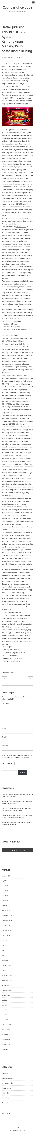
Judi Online (5, 1073)
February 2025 (6, 965)
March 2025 (5, 960)
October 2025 (6, 925)
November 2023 (7, 1040)
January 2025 (6, 970)
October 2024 (6, 985)
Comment (6, 703)
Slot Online (10, 672)
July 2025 (4, 940)
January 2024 (6, 1030)
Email (4, 737)
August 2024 (6, 995)
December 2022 (7, 1050)
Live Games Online (8, 1083)
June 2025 (5, 945)
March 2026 (5, 901)
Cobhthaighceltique (17, 7)
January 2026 (6, 911)
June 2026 (5, 886)
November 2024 (7, 980)
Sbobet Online (6, 1088)
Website (5, 745)
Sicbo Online (6, 1093)
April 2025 (5, 955)
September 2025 (7, 930)
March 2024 (5, 1020)
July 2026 (4, 881)
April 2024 (5, 1015)
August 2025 (6, 935)
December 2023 (7, 1035)
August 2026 (6, 876)
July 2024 (4, 1000)
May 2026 (5, 891)
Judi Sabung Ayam (7, 1078)
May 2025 (5, 950)
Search (4, 769)
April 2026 (5, 896)
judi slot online (20, 227)
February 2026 (6, 906)
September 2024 (7, 990)
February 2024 (6, 1025)
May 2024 (5, 1010)
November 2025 (7, 921)
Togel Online (6, 1103)
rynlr (22, 57)
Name (4, 728)
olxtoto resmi (6, 1113)
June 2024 (5, 1005)
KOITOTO (23, 1130)
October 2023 (6, 1045)
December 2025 (7, 916)
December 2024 (7, 975)
